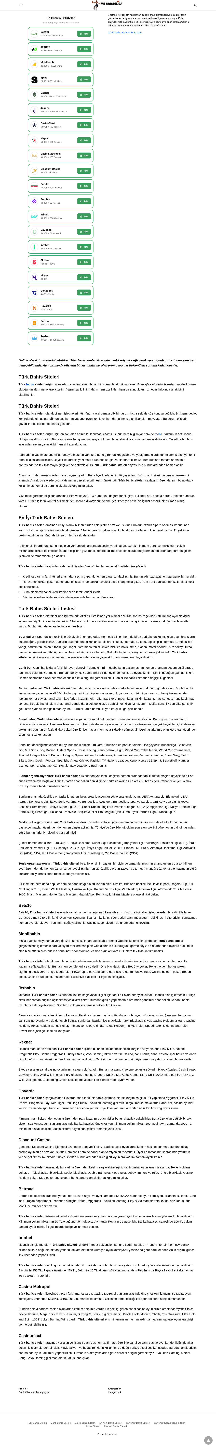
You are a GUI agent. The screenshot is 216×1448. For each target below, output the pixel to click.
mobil (158, 434)
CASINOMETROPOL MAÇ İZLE (125, 32)
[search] (195, 5)
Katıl (86, 33)
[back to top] (208, 1440)
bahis (30, 384)
